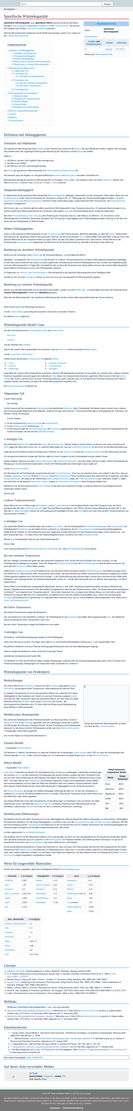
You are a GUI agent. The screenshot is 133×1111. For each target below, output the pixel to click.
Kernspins (8, 597)
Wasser (67, 179)
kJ (18, 182)
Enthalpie (26, 344)
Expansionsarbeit (24, 242)
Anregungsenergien (12, 478)
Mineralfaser (10, 949)
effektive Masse (26, 849)
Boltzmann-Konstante (19, 468)
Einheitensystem (94, 44)
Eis (6, 880)
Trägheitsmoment (22, 570)
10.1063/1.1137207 (18, 976)
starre (54, 526)
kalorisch (11, 339)
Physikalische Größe (106, 23)
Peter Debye (9, 772)
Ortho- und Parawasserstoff (15, 600)
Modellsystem (23, 444)
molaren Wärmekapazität (17, 35)
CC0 (64, 1076)
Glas (7, 954)
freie (81, 510)
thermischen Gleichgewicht (69, 481)
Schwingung (73, 616)
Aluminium (9, 889)
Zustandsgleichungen (38, 330)
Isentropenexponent (16, 385)
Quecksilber (60, 505)
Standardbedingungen (70, 869)
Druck (82, 236)
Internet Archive (88, 1010)
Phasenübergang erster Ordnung (27, 215)
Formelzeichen (91, 36)
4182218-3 (36, 1057)
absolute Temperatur (57, 363)
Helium (70, 884)
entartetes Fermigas (102, 821)
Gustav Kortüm (13, 982)
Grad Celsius (70, 175)
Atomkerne (55, 428)
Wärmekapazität (20, 25)
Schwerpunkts (52, 423)
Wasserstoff (53, 548)
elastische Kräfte (11, 722)
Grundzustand (64, 475)
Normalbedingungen (75, 548)
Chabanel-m (49, 1076)
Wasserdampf (72, 893)
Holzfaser (9, 923)
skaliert (74, 696)
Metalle (48, 701)
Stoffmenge (80, 289)
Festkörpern (29, 685)
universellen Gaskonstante (21, 354)
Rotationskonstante (93, 570)
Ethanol (39, 884)
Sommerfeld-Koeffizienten (34, 832)
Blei (6, 906)
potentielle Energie (45, 431)
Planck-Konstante (99, 755)
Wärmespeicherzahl (103, 54)
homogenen (31, 277)
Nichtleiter (26, 701)
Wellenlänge (34, 780)
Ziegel (7, 941)
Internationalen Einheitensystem (61, 170)
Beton (7, 945)
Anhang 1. (83, 1049)
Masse (80, 151)
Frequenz (23, 755)
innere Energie (55, 365)
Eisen (7, 893)
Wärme (78, 148)
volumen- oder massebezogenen (34, 272)
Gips (7, 884)
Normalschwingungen (38, 428)
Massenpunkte (57, 444)
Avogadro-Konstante (92, 451)
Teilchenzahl (68, 451)
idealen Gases (58, 330)
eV (119, 478)
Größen (55, 358)
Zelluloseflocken (20, 923)
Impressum (55, 1107)
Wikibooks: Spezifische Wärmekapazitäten (26, 1007)
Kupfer (17, 316)
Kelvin (58, 175)
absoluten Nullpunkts (43, 803)
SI (86, 49)
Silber (7, 902)
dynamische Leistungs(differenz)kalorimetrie (22, 200)
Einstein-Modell (23, 747)
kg (108, 49)
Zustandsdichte (34, 824)
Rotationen (23, 529)
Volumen (12, 365)
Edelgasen (43, 505)
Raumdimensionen (63, 473)
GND (28, 1057)
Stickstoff (43, 548)
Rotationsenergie (20, 426)
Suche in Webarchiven (116, 1049)
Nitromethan (41, 893)
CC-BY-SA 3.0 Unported (80, 1093)
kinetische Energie (33, 423)
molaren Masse (17, 311)
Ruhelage (29, 722)
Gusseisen (15, 893)
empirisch (55, 685)
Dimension (122, 42)
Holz (7, 928)
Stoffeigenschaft (44, 25)
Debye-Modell (23, 767)
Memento (58, 1010)
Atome (44, 444)
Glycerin (47, 884)
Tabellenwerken (12, 198)
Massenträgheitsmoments (58, 478)
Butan (69, 898)
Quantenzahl (21, 566)
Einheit (109, 42)
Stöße (6, 446)
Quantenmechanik (65, 563)
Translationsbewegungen (96, 526)
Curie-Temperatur (106, 726)
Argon (69, 911)
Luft (68, 902)
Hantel (60, 526)
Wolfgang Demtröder (16, 971)
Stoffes (40, 148)
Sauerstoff (33, 548)
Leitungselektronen (82, 821)
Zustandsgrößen (58, 195)
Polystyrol (9, 932)
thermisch (11, 335)
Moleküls (68, 408)
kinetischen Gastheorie (81, 446)
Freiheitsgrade (43, 408)
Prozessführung (54, 233)
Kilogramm (107, 179)
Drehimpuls (44, 475)
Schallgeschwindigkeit (20, 510)
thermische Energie (35, 28)
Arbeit (54, 375)
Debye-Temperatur (15, 790)
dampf (67, 505)
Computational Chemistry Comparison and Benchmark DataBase (40, 1046)
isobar (93, 349)
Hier (30, 1098)
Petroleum (40, 889)
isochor (63, 349)
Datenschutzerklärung (73, 1107)
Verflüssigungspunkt (33, 508)
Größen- (92, 41)
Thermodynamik (62, 25)
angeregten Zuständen (21, 475)
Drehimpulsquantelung (88, 478)
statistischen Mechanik (67, 461)
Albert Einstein (80, 752)
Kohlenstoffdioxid (74, 906)
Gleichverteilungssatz (44, 461)
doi (8, 976)
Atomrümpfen (55, 839)
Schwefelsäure (42, 898)
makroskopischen (85, 529)
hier (21, 1098)
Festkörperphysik (117, 200)
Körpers (35, 254)
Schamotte (9, 936)
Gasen (112, 233)
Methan (70, 889)
